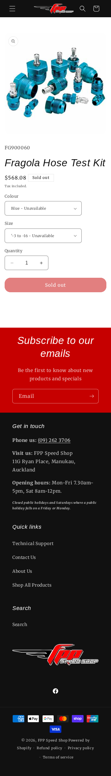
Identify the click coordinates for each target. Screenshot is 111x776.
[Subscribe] (91, 396)
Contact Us (24, 557)
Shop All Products (31, 585)
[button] (12, 8)
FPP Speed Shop (53, 740)
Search (19, 624)
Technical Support (32, 543)
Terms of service (58, 757)
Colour (11, 196)
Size (9, 223)
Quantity (14, 250)
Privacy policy (81, 748)
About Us (22, 571)
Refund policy (49, 748)
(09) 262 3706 (54, 440)
